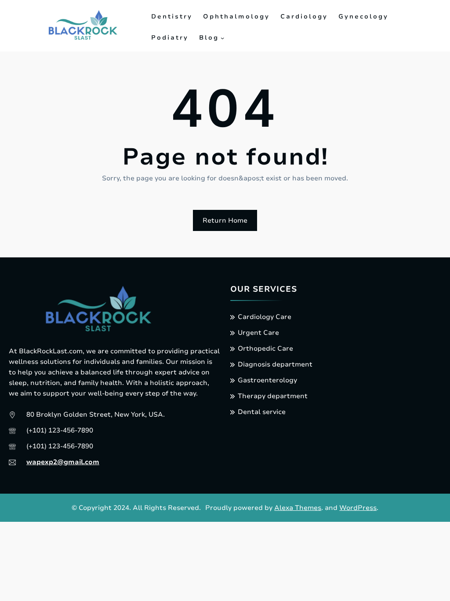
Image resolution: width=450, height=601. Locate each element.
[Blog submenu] (222, 38)
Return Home (225, 220)
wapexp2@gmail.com (62, 462)
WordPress (358, 507)
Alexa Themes (297, 507)
